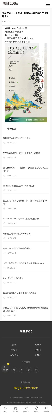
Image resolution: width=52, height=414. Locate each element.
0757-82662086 (26, 388)
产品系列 (38, 345)
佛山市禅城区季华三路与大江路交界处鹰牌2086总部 (29, 402)
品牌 (4, 3)
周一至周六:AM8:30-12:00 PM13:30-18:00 (29, 397)
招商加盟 (38, 350)
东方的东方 (14, 355)
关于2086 (14, 350)
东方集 (14, 345)
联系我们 (38, 355)
